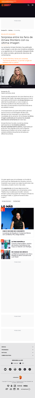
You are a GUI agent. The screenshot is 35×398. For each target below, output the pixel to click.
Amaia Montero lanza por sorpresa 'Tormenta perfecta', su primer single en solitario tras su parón (17, 60)
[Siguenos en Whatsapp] (29, 370)
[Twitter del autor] (9, 91)
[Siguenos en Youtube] (5, 370)
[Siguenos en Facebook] (20, 370)
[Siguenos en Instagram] (15, 370)
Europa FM (4, 30)
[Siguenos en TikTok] (10, 370)
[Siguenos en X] (25, 370)
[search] (28, 5)
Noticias (10, 30)
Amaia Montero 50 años (7, 2)
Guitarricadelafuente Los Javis (9, 1)
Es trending (17, 30)
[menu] (32, 5)
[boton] (25, 347)
